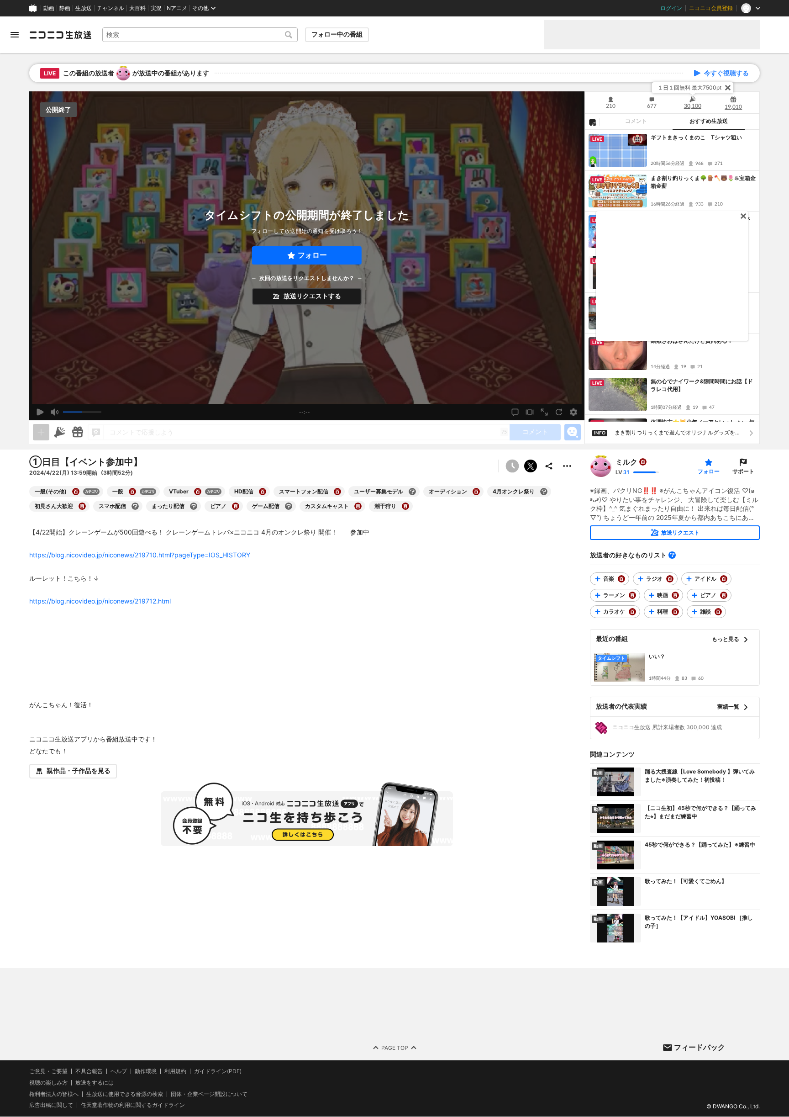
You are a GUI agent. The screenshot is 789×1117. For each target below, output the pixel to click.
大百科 (137, 8)
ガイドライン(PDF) (218, 1071)
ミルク (626, 461)
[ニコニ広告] (59, 432)
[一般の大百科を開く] (132, 491)
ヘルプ (118, 1071)
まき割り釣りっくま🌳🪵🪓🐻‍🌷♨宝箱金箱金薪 (703, 182)
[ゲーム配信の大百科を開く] (288, 506)
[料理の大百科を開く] (675, 611)
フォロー (312, 255)
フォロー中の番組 (337, 34)
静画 (64, 8)
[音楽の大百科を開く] (621, 578)
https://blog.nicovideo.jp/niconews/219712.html (100, 601)
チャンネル (110, 8)
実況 (156, 8)
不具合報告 (89, 1071)
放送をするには (94, 1082)
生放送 (83, 8)
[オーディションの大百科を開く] (476, 491)
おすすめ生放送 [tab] (708, 121)
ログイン (671, 8)
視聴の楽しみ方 (48, 1082)
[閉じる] (727, 87)
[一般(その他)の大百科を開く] (75, 491)
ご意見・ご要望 (48, 1071)
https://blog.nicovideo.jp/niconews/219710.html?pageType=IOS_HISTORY (139, 555)
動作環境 (146, 1071)
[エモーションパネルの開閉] (572, 432)
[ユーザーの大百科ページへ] (643, 462)
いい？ (657, 656)
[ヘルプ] (672, 555)
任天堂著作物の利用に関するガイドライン (133, 1105)
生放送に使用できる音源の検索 (124, 1094)
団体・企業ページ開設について (209, 1094)
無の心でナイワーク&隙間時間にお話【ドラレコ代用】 (702, 385)
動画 (48, 8)
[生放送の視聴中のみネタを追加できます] (41, 432)
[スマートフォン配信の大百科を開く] (337, 491)
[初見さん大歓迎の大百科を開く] (82, 506)
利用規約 (175, 1071)
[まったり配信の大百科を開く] (193, 506)
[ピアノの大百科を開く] (235, 506)
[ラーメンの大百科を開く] (632, 595)
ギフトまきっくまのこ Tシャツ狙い (696, 137)
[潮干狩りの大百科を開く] (405, 506)
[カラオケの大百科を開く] (632, 611)
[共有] (548, 466)
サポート (743, 471)
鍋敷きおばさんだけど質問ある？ (692, 340)
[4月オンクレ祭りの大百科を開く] (543, 491)
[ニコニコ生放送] (60, 35)
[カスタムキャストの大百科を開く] (358, 506)
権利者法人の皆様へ (54, 1094)
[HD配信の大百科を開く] (262, 491)
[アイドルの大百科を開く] (723, 578)
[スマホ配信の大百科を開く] (135, 506)
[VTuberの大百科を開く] (197, 491)
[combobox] (200, 34)
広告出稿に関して (51, 1105)
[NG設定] (592, 122)
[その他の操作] (567, 466)
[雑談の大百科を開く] (718, 611)
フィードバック (699, 1047)
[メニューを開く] (14, 35)
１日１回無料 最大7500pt (689, 87)
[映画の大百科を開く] (675, 595)
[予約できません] (512, 466)
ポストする (530, 466)
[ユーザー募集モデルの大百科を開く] (412, 491)
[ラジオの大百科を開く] (669, 578)
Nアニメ (177, 8)
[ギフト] (77, 432)
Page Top (394, 1047)
